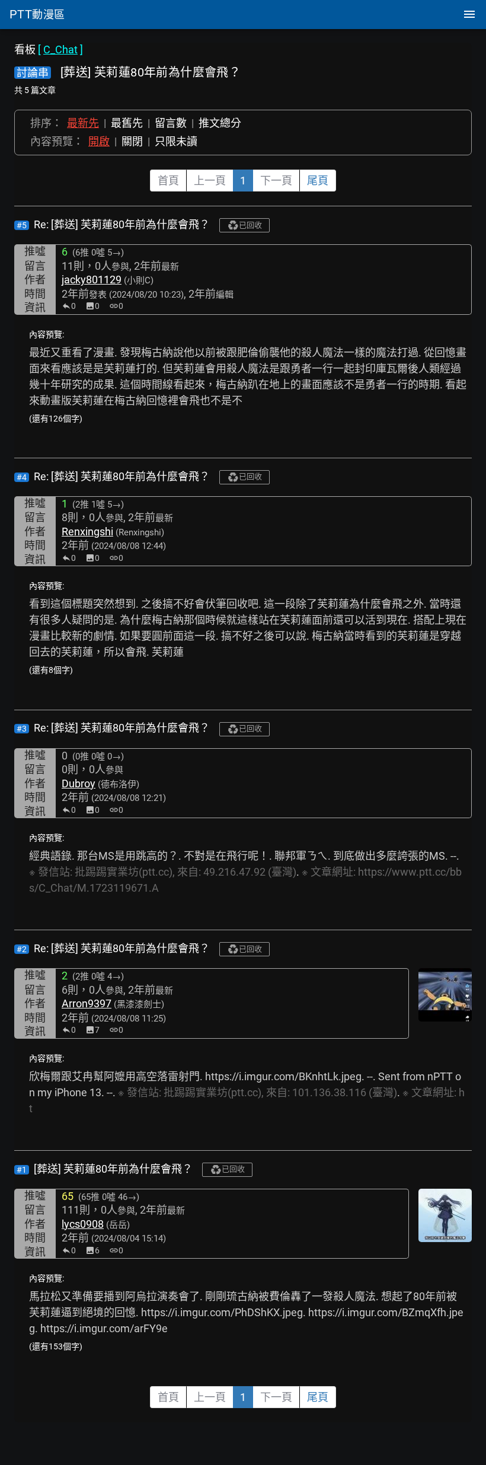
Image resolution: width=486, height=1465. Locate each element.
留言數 (171, 123)
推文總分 (220, 123)
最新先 (83, 123)
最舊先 (127, 123)
